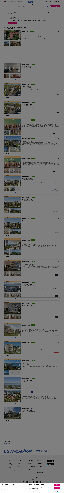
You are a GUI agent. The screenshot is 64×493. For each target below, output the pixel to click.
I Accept (57, 484)
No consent (57, 487)
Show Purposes (57, 491)
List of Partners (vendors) (33, 489)
